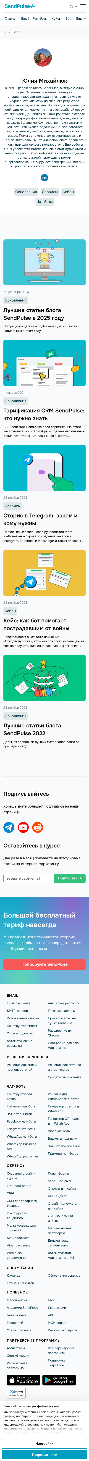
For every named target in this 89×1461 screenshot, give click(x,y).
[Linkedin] (44, 177)
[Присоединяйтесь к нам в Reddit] (37, 827)
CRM (10, 1193)
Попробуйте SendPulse (44, 964)
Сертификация (18, 1355)
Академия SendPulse (22, 1308)
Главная (11, 18)
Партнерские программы (34, 1340)
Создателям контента (64, 1077)
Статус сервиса (19, 1330)
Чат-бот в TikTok (19, 1114)
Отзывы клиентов (20, 1283)
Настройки (44, 1443)
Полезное (17, 1292)
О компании (20, 1268)
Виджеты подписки (62, 1138)
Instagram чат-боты (21, 1106)
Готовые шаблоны (62, 1011)
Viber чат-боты (59, 1131)
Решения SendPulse (28, 1057)
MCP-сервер (57, 1323)
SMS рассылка (18, 1238)
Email (25, 18)
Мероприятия (17, 1300)
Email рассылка (18, 1003)
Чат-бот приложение (64, 1146)
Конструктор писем (22, 1026)
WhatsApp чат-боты (22, 1136)
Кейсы (56, 18)
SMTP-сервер (17, 1011)
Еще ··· (81, 18)
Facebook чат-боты (21, 1121)
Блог (51, 1300)
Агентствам (16, 1348)
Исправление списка (23, 1018)
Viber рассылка (18, 1245)
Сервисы (50, 191)
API (50, 1315)
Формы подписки (20, 1033)
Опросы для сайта (62, 1188)
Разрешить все (44, 1455)
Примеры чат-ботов (63, 1153)
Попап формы (58, 1173)
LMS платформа (19, 1186)
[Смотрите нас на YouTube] (23, 827)
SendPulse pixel (59, 1181)
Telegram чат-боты (21, 1129)
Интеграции (57, 1308)
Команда (13, 1275)
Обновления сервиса (64, 1275)
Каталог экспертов (62, 1330)
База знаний (16, 1315)
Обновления (26, 191)
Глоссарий (15, 1323)
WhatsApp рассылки (22, 1156)
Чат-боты (40, 18)
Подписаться (70, 878)
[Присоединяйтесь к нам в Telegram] (8, 827)
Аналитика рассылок (64, 1003)
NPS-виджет (57, 1196)
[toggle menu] (83, 6)
